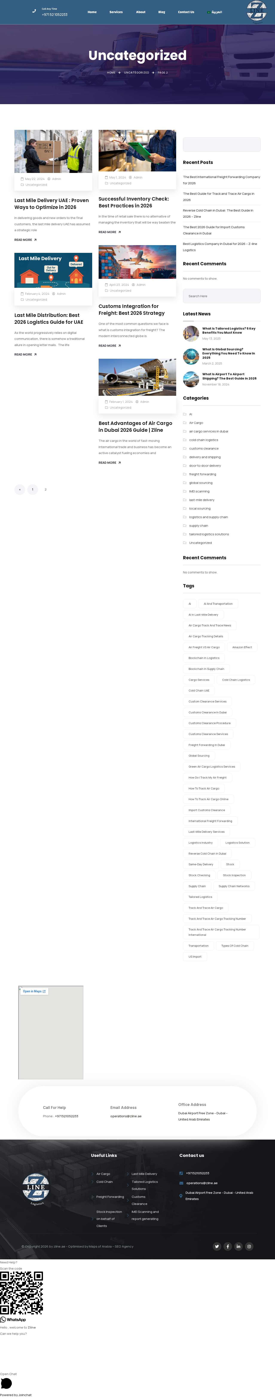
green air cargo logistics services (212, 766)
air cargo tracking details (206, 636)
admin (56, 179)
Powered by (16, 1395)
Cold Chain (104, 1181)
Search (254, 144)
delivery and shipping (205, 457)
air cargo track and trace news (210, 625)
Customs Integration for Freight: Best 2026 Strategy (132, 309)
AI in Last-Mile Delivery (203, 614)
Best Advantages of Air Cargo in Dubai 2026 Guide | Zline (135, 426)
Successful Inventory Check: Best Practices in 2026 (134, 202)
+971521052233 (66, 1116)
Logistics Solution (238, 842)
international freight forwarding (210, 821)
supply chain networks (234, 886)
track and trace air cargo (206, 908)
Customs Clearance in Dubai (208, 712)
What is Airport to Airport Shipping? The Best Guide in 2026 (229, 376)
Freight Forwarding (110, 1196)
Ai (190, 604)
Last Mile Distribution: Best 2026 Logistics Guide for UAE (48, 318)
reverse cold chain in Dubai (207, 853)
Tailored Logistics (200, 897)
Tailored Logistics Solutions (145, 1185)
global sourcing (200, 482)
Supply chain (197, 886)
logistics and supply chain (208, 517)
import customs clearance (207, 810)
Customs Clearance (139, 1200)
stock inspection (234, 875)
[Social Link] (217, 1246)
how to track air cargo (204, 788)
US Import (195, 956)
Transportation (199, 946)
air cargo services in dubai (208, 431)
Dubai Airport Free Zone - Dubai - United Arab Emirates (219, 1195)
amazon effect (242, 647)
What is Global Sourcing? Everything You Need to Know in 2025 (228, 353)
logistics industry (201, 842)
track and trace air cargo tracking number (217, 919)
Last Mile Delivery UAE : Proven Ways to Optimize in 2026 (51, 203)
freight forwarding (202, 474)
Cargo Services (199, 680)
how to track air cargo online (208, 799)
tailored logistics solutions (209, 534)
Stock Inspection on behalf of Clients (109, 1218)
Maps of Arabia (100, 1246)
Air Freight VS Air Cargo (204, 647)
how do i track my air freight (208, 777)
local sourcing (200, 508)
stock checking (199, 875)
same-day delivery (201, 864)
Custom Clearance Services (207, 701)
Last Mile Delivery (144, 1174)
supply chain (198, 525)
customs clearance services (208, 734)
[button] (137, 1262)
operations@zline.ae (126, 1116)
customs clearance (204, 448)
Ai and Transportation (218, 604)
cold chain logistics (203, 440)
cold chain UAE (199, 690)
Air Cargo (196, 422)
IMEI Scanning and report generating (145, 1215)
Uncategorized (36, 185)
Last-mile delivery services (207, 832)
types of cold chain (235, 946)
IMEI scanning (199, 491)
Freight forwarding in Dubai (207, 745)
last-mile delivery (201, 500)
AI (190, 414)
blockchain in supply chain (206, 669)
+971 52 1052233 (54, 14)
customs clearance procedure (210, 723)
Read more (23, 240)
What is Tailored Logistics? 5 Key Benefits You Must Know (228, 330)
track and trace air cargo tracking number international (217, 932)
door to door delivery (205, 465)
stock (230, 864)
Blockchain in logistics (204, 658)
